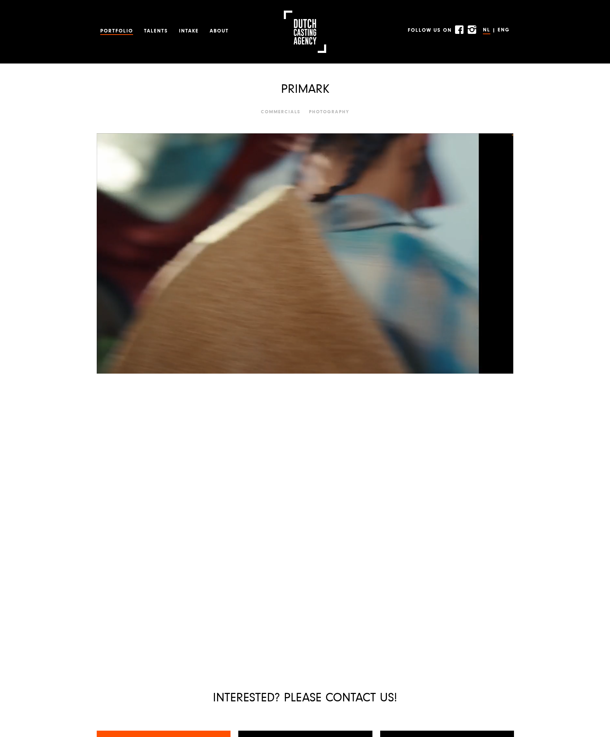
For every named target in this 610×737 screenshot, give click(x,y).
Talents (156, 31)
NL (486, 30)
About (219, 31)
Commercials (280, 112)
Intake (189, 31)
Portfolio (116, 31)
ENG (504, 30)
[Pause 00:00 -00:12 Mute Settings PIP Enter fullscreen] (305, 253)
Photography (329, 112)
